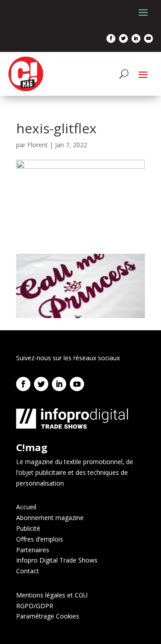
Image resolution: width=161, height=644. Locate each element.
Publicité (28, 528)
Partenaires (32, 550)
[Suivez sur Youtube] (148, 38)
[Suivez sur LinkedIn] (135, 38)
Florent (37, 145)
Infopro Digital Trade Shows (56, 560)
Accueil (26, 507)
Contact (27, 571)
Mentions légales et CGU (52, 595)
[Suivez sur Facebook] (110, 38)
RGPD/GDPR (34, 605)
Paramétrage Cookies (47, 616)
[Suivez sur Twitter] (123, 38)
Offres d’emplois (39, 539)
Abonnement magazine (50, 517)
